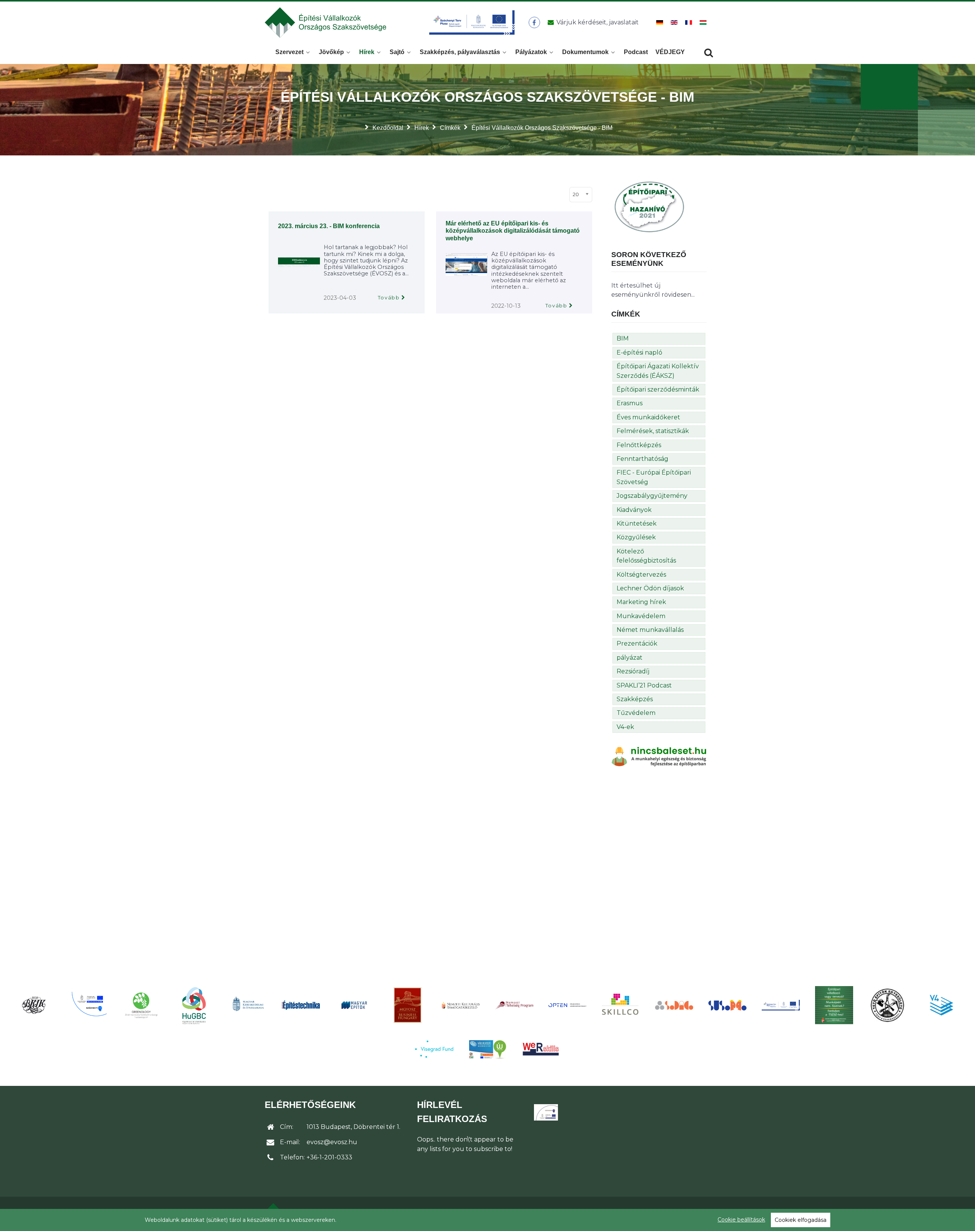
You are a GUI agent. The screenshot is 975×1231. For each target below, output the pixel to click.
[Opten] (567, 1005)
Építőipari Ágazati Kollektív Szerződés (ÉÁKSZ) (658, 371)
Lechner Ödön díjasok (650, 588)
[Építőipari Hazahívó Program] (649, 206)
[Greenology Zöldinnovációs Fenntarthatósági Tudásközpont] (141, 1005)
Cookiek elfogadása (800, 1220)
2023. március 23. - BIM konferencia (329, 226)
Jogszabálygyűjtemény (652, 495)
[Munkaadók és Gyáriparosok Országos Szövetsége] (407, 1005)
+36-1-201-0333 (329, 1157)
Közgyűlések (636, 537)
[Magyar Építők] (354, 1005)
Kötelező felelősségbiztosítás (646, 556)
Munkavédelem (641, 616)
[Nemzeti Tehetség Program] (514, 1005)
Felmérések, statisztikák (653, 431)
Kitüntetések (637, 523)
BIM (623, 338)
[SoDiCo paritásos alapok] (674, 1005)
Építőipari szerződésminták (658, 389)
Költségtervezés (641, 574)
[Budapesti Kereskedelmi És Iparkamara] (34, 1005)
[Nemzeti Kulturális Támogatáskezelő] (461, 1005)
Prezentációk (637, 643)
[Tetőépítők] (887, 1004)
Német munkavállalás (650, 629)
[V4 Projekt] (941, 1005)
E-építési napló (639, 352)
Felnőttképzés (639, 445)
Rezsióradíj (633, 671)
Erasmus (630, 403)
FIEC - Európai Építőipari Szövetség (654, 477)
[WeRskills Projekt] (541, 1049)
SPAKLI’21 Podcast (644, 685)
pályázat (630, 657)
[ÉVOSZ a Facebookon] (534, 22)
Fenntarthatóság (642, 458)
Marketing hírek (641, 602)
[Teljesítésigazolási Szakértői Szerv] (834, 1005)
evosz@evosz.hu (332, 1142)
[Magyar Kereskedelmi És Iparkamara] (248, 1005)
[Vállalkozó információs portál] (487, 1049)
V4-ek (625, 727)
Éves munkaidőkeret (648, 417)
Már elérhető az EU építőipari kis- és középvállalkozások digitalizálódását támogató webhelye (513, 230)
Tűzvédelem (636, 712)
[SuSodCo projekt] (727, 1005)
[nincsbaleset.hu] (658, 756)
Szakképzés (635, 699)
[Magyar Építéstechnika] (301, 1005)
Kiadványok (634, 509)
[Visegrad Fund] (434, 1049)
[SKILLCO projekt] (621, 1005)
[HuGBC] (194, 1005)
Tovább (389, 298)
